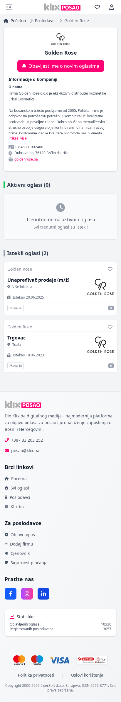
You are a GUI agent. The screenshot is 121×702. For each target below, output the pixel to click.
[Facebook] (10, 594)
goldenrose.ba (26, 159)
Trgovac (16, 338)
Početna (18, 20)
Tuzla (16, 344)
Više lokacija (22, 287)
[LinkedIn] (43, 594)
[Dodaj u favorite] (110, 269)
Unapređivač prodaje (38, 280)
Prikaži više (18, 138)
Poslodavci (45, 20)
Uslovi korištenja (87, 675)
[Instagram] (27, 594)
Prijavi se (15, 308)
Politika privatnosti (36, 675)
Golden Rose (19, 269)
